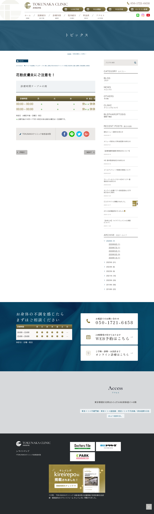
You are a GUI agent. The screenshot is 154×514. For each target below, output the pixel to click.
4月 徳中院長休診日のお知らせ (114, 160)
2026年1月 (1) (114, 258)
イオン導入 (44, 65)
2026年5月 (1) (114, 251)
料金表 (86, 15)
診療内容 (57, 15)
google (86, 134)
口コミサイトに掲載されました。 (115, 201)
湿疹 (74, 65)
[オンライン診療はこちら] (109, 353)
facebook (64, 134)
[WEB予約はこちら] (109, 337)
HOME (69, 54)
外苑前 (66, 65)
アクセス (100, 15)
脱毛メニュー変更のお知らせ (113, 132)
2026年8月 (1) (114, 244)
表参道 (88, 65)
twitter (79, 134)
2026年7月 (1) (114, 248)
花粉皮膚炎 (83, 65)
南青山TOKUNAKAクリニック (56, 65)
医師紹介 (42, 15)
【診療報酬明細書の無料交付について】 (117, 151)
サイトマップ (23, 451)
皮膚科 (77, 65)
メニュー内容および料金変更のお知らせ (117, 141)
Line (72, 134)
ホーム (28, 15)
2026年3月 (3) (114, 254)
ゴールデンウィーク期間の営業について (117, 170)
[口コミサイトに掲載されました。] (135, 203)
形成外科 (70, 65)
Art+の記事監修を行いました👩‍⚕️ (115, 211)
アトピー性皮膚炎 (30, 65)
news (21, 61)
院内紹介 (72, 15)
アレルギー (38, 65)
